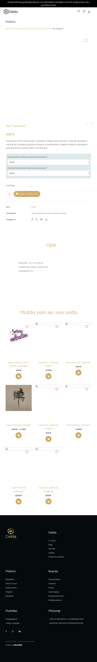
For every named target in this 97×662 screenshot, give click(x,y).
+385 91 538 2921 (13, 623)
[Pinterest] (41, 220)
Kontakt (51, 549)
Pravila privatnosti (56, 596)
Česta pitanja (54, 579)
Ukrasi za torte (27, 29)
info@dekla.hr (11, 619)
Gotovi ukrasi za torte (43, 29)
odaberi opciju (18, 376)
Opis (51, 245)
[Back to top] (90, 646)
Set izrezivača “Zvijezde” (78, 362)
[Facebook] (32, 220)
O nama (51, 541)
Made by (9, 645)
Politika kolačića (55, 600)
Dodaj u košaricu (28, 194)
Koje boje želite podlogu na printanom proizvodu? (27, 157)
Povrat (51, 588)
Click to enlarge (86, 40)
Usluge (51, 553)
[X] (37, 219)
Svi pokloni (10, 579)
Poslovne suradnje (56, 557)
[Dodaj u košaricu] (78, 373)
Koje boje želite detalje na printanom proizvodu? (27, 168)
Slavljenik (9, 596)
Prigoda (9, 592)
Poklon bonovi (11, 584)
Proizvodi (17, 29)
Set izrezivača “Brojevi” (78, 425)
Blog (50, 545)
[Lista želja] (77, 12)
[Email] (46, 220)
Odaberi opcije (48, 376)
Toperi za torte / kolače (18, 425)
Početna (9, 29)
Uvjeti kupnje (53, 592)
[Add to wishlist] (9, 194)
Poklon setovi (11, 588)
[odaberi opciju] (19, 376)
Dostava (52, 584)
